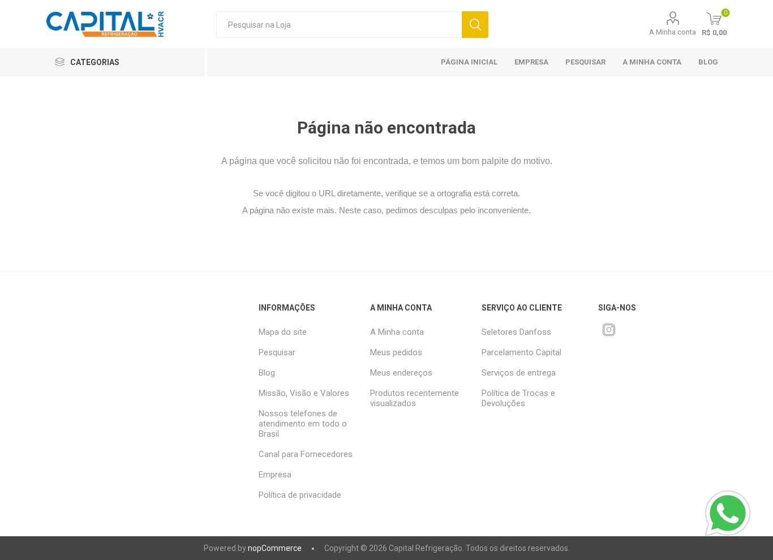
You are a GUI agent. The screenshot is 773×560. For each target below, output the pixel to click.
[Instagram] (609, 330)
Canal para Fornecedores (306, 454)
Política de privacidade (300, 495)
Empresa (531, 62)
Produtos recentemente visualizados (414, 398)
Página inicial (469, 62)
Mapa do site (283, 332)
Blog (708, 62)
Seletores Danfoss (516, 332)
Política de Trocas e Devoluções (518, 398)
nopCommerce (275, 548)
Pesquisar (475, 24)
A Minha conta (672, 32)
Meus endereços (401, 373)
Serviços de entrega (519, 373)
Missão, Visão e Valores (304, 393)
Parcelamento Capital (521, 352)
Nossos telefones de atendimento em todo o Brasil (303, 423)
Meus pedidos (396, 352)
